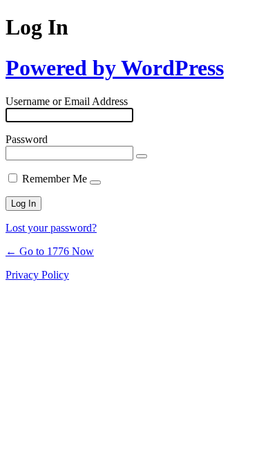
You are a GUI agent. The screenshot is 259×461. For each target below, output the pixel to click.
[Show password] (141, 156)
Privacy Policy (37, 275)
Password (27, 139)
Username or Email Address (67, 101)
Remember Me (54, 179)
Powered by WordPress (115, 67)
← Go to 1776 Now (50, 251)
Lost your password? (51, 228)
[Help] (95, 182)
